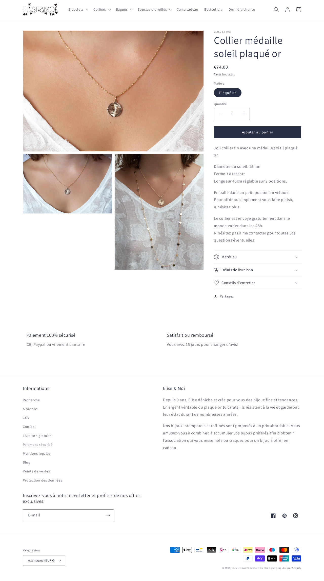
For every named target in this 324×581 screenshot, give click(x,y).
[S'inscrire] (108, 515)
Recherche (31, 400)
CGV (26, 417)
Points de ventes (36, 471)
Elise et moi (239, 568)
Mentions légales (37, 453)
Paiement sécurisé (37, 444)
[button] (77, 9)
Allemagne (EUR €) (41, 560)
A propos (30, 409)
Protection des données (42, 480)
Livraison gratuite (37, 435)
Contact (29, 426)
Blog (26, 462)
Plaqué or (227, 92)
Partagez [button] (227, 296)
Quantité (220, 104)
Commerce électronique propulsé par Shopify (274, 568)
